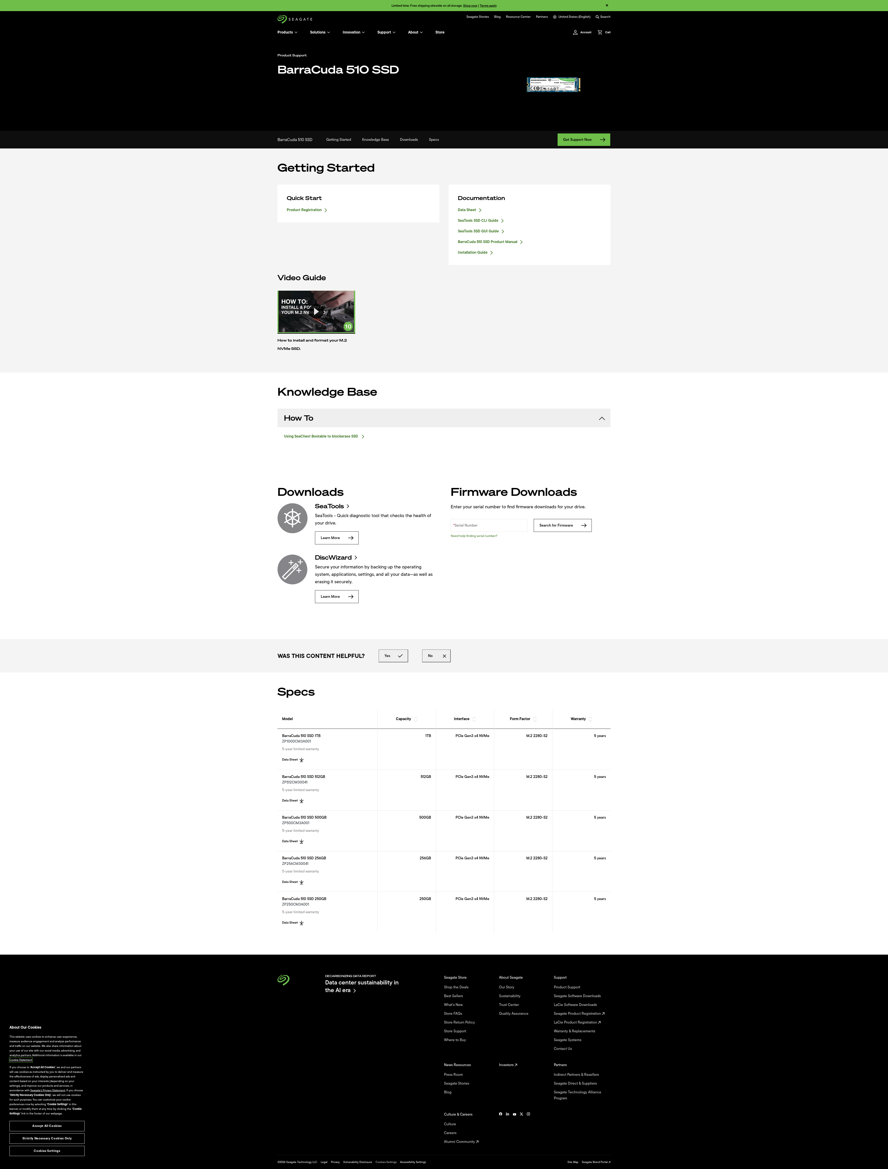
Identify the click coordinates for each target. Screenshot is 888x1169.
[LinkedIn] (507, 1128)
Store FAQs (453, 1014)
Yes (387, 656)
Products (285, 32)
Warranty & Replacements (575, 1031)
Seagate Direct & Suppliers (576, 1083)
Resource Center (518, 17)
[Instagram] (528, 1128)
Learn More (330, 538)
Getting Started (338, 140)
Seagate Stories (477, 17)
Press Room (454, 1075)
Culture (450, 1124)
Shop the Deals (457, 987)
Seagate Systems (568, 1040)
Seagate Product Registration (578, 1014)
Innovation (351, 32)
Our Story (507, 987)
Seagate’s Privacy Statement (47, 1090)
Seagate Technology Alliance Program (577, 1095)
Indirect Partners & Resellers (577, 1075)
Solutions (318, 32)
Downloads (409, 140)
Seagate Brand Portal (595, 1162)
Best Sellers (454, 996)
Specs (434, 140)
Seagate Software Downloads (578, 996)
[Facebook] (500, 1128)
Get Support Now (577, 140)
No (430, 656)
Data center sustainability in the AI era (362, 986)
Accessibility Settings (413, 1162)
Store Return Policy (460, 1022)
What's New (454, 1005)
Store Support (455, 1031)
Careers (450, 1133)
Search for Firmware (556, 525)
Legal (324, 1162)
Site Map (572, 1162)
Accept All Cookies (47, 1125)
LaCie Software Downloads (576, 1005)
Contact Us (563, 1049)
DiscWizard (333, 558)
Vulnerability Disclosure (357, 1162)
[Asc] (415, 717)
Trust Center (509, 1005)
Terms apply (488, 5)
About (413, 32)
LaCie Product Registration (576, 1022)
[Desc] (415, 721)
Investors (507, 1065)
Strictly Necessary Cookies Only (47, 1138)
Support (384, 32)
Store (439, 32)
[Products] (296, 32)
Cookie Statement (20, 1060)
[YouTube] (514, 1128)
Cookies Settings (386, 1162)
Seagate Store (456, 978)
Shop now (470, 5)
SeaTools (329, 506)
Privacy (335, 1162)
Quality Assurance (514, 1014)
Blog (497, 17)
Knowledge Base (375, 140)
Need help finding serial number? (474, 536)
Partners (542, 17)
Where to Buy (455, 1040)
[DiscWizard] (293, 570)
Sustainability (510, 996)
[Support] (394, 32)
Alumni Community (460, 1142)
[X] (521, 1128)
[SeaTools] (293, 518)
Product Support (567, 987)
